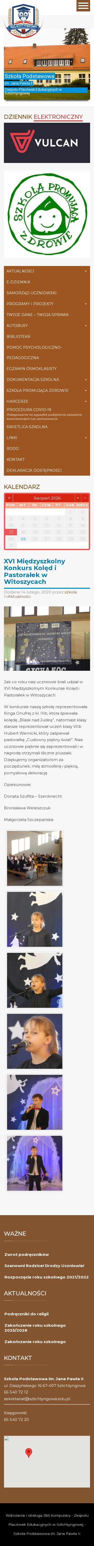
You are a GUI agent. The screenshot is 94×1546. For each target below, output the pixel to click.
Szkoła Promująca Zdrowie (38, 390)
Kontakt (16, 459)
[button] (28, 1453)
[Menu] (83, 6)
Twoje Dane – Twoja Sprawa (38, 314)
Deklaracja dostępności (34, 470)
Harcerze (17, 401)
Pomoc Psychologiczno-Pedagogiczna (34, 352)
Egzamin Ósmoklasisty (32, 368)
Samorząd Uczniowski (32, 293)
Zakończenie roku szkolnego (35, 1341)
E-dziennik (18, 282)
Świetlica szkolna (27, 427)
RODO (13, 448)
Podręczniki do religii (26, 1313)
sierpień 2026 (47, 498)
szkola (70, 592)
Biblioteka (18, 336)
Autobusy (17, 325)
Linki (12, 437)
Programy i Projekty (30, 304)
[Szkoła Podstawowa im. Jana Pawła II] (23, 20)
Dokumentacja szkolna (33, 379)
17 (11, 532)
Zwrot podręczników (26, 1254)
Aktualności (20, 271)
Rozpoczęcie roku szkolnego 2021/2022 (46, 1277)
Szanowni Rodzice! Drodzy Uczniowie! (44, 1265)
